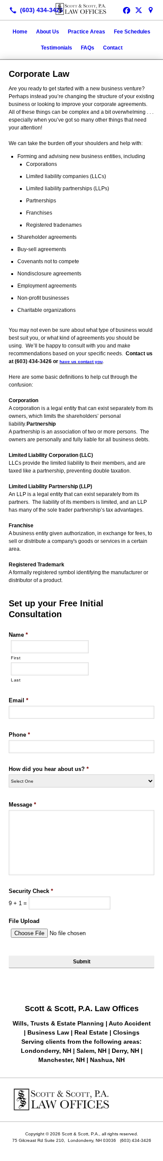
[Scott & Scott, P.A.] (81, 9)
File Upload (24, 921)
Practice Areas (86, 32)
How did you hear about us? (49, 769)
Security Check (31, 891)
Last (16, 680)
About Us (47, 32)
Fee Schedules (132, 32)
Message (22, 804)
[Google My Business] (151, 10)
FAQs (87, 48)
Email (18, 700)
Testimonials (56, 48)
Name (18, 635)
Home (20, 32)
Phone (19, 735)
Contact (113, 48)
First (15, 657)
